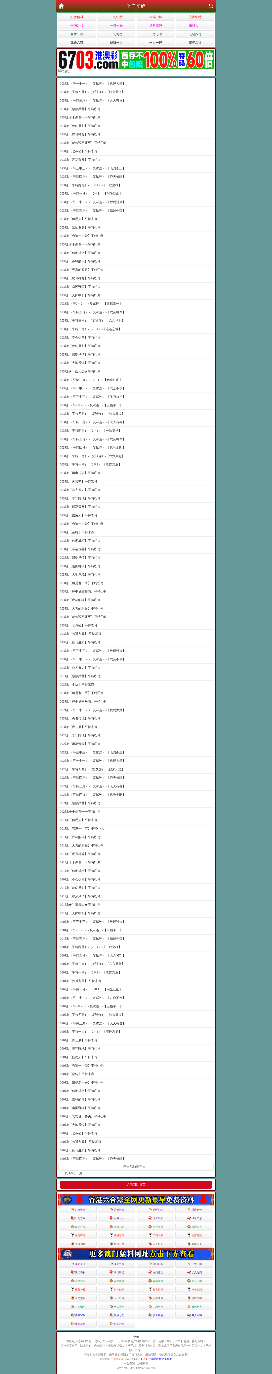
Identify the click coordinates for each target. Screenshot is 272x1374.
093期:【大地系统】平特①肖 (80, 363)
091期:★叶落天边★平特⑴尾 (80, 904)
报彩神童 (119, 1323)
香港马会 (119, 1218)
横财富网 (197, 1298)
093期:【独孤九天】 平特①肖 (80, 633)
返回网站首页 (136, 1184)
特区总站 (158, 1209)
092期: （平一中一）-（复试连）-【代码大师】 (93, 710)
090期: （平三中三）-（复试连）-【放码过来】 (93, 921)
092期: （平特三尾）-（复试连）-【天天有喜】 (93, 786)
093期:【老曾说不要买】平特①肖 (83, 142)
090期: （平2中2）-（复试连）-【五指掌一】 (91, 930)
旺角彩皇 (80, 1218)
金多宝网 (197, 1281)
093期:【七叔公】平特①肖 (78, 151)
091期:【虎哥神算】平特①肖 (80, 854)
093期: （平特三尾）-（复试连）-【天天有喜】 (93, 100)
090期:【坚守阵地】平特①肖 (80, 1048)
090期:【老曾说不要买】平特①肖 (83, 1116)
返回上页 (211, 6)
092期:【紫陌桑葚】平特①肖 (80, 803)
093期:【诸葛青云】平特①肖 (80, 506)
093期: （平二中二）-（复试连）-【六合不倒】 (93, 388)
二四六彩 (158, 1235)
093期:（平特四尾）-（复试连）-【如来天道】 (92, 92)
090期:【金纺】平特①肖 (77, 1074)
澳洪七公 (119, 1315)
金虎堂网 (80, 1298)
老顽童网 (158, 1281)
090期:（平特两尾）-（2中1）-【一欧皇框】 (91, 947)
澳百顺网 (158, 1315)
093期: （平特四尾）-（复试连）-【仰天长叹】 (93, 176)
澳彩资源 (80, 1263)
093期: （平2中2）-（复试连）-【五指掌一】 (91, 303)
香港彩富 (197, 1243)
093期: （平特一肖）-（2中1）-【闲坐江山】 (91, 193)
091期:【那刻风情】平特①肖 (80, 896)
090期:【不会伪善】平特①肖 (80, 879)
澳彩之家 (119, 1263)
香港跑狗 (197, 1209)
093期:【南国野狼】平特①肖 (80, 286)
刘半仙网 (119, 1289)
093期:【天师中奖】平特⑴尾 (80, 295)
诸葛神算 (80, 1289)
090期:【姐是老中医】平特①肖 (82, 1082)
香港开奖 (197, 1235)
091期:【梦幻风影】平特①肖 (80, 887)
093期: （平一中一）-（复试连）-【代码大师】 (93, 83)
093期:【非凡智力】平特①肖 (80, 490)
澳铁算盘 (80, 1323)
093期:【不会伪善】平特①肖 (80, 337)
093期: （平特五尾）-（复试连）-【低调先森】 (93, 210)
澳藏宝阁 (80, 1315)
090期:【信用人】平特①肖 (78, 1057)
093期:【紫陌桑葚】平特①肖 (80, 109)
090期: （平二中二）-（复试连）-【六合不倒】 (93, 998)
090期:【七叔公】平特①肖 (78, 1133)
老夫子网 (119, 1306)
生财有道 (80, 1235)
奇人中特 (197, 1315)
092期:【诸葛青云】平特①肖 (80, 744)
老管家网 (119, 1281)
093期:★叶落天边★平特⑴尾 (80, 371)
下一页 (63, 1173)
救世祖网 (158, 1289)
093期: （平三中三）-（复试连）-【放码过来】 (93, 202)
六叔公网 (119, 1243)
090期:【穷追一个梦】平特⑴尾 (82, 1065)
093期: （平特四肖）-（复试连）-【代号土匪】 (93, 447)
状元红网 (197, 1272)
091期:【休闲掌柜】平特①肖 (80, 871)
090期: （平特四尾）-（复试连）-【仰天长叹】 (93, 1158)
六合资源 (80, 1209)
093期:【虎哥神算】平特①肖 (80, 134)
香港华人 (197, 1226)
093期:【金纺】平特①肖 (77, 532)
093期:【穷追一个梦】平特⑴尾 (82, 236)
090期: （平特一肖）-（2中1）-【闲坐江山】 (91, 989)
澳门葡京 (158, 1272)
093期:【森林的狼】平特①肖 (80, 261)
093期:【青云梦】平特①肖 (78, 481)
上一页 (77, 1173)
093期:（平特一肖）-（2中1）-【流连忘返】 (91, 329)
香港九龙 (119, 1226)
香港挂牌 (119, 1209)
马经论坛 (80, 1306)
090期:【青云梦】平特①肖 (78, 1040)
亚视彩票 (119, 1235)
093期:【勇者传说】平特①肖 (80, 473)
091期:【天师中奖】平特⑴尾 (80, 913)
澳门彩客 (158, 1263)
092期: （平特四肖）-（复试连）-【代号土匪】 (93, 794)
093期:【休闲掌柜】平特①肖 (80, 253)
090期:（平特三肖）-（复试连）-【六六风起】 (92, 964)
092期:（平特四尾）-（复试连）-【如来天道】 (92, 769)
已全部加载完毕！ (136, 1166)
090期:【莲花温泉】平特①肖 (80, 1150)
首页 (61, 6)
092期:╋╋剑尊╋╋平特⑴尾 (80, 811)
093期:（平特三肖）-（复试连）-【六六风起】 (92, 320)
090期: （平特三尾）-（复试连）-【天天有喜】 (93, 1023)
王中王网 (197, 1263)
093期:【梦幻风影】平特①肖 (80, 126)
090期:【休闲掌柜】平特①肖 (80, 1091)
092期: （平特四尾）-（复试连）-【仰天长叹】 (93, 777)
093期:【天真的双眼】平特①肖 (82, 270)
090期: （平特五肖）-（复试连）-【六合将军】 (93, 955)
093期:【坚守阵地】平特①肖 (80, 498)
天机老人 (197, 1306)
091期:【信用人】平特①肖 (78, 820)
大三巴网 (119, 1298)
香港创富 (80, 1243)
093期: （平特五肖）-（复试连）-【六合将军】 (93, 312)
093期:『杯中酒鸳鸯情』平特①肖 (83, 591)
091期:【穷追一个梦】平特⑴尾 (82, 828)
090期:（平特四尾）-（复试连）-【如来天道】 (92, 1014)
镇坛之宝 (80, 1226)
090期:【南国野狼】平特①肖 (80, 1108)
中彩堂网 (158, 1306)
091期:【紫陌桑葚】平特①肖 (80, 676)
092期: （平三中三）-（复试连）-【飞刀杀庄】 (93, 752)
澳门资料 (80, 1272)
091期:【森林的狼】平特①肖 (80, 837)
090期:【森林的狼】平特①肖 (80, 1099)
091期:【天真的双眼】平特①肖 (82, 845)
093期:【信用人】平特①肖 (78, 219)
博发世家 (158, 1218)
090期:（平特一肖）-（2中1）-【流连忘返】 (91, 972)
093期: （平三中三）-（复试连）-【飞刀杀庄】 (93, 168)
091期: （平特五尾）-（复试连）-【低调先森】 (93, 938)
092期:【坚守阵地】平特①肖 (80, 735)
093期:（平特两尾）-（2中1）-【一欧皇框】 (91, 185)
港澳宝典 (80, 1281)
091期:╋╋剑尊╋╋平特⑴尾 (80, 862)
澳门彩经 (119, 1272)
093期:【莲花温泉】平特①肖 (80, 159)
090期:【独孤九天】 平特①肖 (80, 981)
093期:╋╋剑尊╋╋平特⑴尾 (80, 117)
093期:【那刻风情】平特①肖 (80, 354)
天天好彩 (158, 1243)
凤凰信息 (197, 1218)
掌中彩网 (197, 1289)
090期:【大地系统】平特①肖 (80, 1125)
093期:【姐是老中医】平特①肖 (82, 583)
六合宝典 (158, 1226)
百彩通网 (158, 1298)
